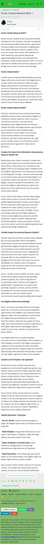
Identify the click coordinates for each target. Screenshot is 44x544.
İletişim (4, 494)
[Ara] (41, 4)
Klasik (5, 491)
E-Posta (14, 513)
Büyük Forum (20, 503)
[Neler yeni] (37, 4)
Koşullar (11, 494)
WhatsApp (22, 510)
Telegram (5, 513)
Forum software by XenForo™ (18, 501)
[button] (2, 4)
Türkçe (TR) (15, 491)
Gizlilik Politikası (21, 494)
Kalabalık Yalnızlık (7, 503)
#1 (42, 29)
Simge (5, 17)
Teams (31, 510)
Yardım (31, 494)
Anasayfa (38, 494)
